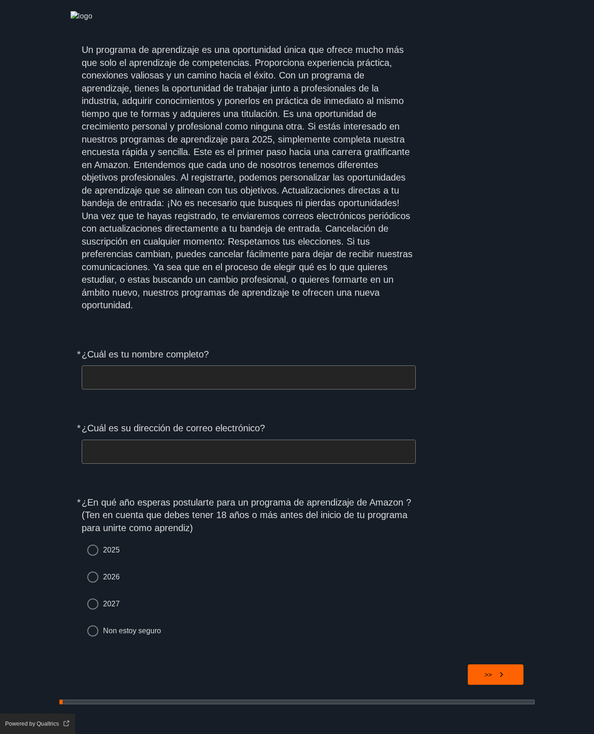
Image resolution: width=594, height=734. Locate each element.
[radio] (92, 550)
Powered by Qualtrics (32, 724)
